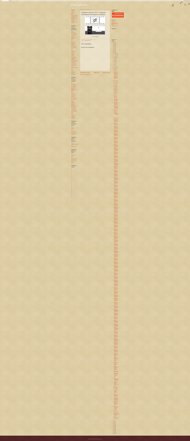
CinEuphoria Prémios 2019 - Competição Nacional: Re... (116, 160)
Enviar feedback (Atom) (87, 74)
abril (114, 64)
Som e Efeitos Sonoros (74, 60)
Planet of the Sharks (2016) (115, 371)
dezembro (115, 53)
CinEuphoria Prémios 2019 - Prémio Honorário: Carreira (116, 368)
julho (114, 60)
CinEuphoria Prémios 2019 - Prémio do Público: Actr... (116, 233)
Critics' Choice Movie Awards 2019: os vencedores (115, 120)
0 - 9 (72, 201)
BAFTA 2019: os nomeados (115, 388)
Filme (72, 31)
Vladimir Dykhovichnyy (115, 417)
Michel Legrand (115, 80)
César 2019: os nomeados (115, 86)
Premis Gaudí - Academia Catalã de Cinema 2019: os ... (115, 77)
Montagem (72, 54)
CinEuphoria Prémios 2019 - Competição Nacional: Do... (116, 138)
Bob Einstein (115, 410)
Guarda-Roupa (73, 62)
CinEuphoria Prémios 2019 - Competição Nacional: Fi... (116, 145)
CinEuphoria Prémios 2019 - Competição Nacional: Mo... (116, 259)
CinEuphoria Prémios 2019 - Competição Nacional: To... (116, 336)
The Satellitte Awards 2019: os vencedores (115, 113)
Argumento (72, 53)
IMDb (72, 14)
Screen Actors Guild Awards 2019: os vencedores (115, 73)
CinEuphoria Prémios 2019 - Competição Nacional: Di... (116, 292)
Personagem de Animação (73, 51)
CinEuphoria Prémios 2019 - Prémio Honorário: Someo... (116, 359)
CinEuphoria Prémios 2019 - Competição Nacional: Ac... (116, 189)
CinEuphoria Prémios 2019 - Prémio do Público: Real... (116, 167)
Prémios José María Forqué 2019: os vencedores (115, 374)
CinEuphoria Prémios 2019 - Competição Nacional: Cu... (116, 153)
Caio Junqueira (115, 83)
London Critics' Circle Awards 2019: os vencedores (115, 103)
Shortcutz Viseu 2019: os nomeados (115, 90)
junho (114, 61)
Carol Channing (115, 118)
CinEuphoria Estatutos (74, 15)
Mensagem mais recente (85, 72)
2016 (113, 423)
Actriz (72, 92)
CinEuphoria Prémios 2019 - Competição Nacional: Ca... (116, 306)
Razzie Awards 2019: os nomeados (115, 96)
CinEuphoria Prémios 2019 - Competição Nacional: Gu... (116, 299)
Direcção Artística (73, 61)
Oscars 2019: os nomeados (115, 92)
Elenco (72, 48)
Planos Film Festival (115, 25)
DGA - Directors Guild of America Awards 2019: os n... (115, 391)
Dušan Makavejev (116, 81)
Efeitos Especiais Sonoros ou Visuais (74, 111)
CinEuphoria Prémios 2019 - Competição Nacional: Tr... (116, 328)
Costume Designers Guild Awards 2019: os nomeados (116, 379)
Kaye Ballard (115, 94)
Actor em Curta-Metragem (73, 42)
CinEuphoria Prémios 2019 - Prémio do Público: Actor (116, 185)
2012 (113, 429)
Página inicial (96, 72)
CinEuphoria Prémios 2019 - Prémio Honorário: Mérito (116, 364)
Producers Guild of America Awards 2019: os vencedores (115, 107)
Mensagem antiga (106, 72)
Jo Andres (114, 376)
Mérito (72, 145)
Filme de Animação (74, 33)
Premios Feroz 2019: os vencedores (115, 110)
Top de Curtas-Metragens (73, 73)
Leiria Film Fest (114, 21)
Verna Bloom (115, 386)
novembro (115, 54)
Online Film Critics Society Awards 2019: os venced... (116, 414)
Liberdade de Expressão (74, 144)
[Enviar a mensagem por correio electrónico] (94, 39)
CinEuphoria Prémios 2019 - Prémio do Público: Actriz (116, 196)
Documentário (73, 32)
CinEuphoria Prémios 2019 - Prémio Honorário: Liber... (116, 355)
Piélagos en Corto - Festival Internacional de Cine (115, 24)
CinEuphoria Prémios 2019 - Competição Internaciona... (116, 131)
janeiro (115, 68)
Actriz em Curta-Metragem (73, 44)
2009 (113, 433)
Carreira (72, 161)
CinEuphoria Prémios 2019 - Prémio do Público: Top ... (116, 343)
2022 (113, 48)
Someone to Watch (74, 146)
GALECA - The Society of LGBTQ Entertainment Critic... (115, 383)
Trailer (72, 113)
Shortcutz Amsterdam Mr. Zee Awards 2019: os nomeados (116, 407)
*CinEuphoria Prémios (87, 40)
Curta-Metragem (73, 35)
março (115, 65)
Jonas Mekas (115, 84)
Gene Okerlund (115, 411)
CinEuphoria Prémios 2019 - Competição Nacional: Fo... (116, 266)
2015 (113, 425)
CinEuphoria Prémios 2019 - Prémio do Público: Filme (116, 134)
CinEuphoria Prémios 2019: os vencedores (115, 124)
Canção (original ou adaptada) (74, 58)
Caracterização (73, 64)
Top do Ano (72, 71)
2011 (113, 430)
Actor (72, 39)
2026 (113, 42)
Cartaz (72, 68)
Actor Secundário (73, 46)
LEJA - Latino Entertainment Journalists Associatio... (115, 99)
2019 (113, 52)
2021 (113, 49)
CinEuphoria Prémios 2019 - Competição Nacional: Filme (116, 127)
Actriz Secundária (73, 47)
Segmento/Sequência (74, 67)
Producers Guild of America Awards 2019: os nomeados (115, 399)
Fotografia (72, 55)
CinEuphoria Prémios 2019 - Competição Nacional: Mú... (116, 273)
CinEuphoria (79, 5)
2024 (113, 45)
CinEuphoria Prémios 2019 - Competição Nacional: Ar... (116, 251)
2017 (113, 422)
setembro (115, 57)
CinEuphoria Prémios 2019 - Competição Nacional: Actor (116, 178)
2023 (113, 46)
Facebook (72, 11)
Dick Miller (114, 69)
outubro (115, 56)
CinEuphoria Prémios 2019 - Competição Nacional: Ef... (116, 284)
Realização (72, 36)
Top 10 (72, 162)
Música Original (73, 105)
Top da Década (73, 74)
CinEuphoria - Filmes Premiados (74, 20)
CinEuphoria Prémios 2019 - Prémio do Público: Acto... (116, 222)
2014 (113, 426)
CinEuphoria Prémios (74, 16)
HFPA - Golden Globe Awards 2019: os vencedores (115, 395)
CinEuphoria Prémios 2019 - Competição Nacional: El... (116, 237)
